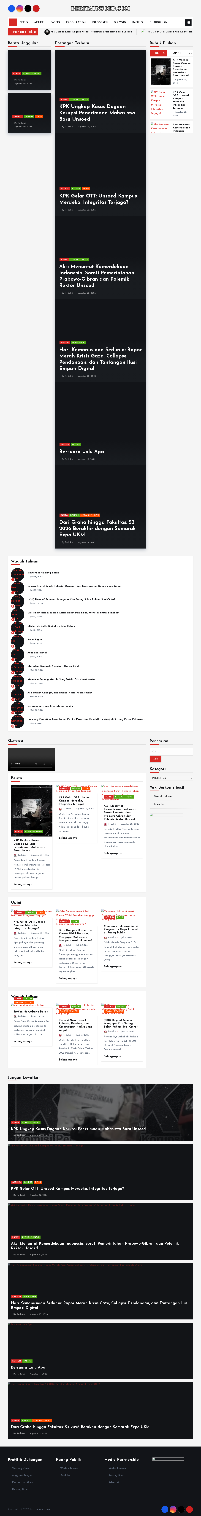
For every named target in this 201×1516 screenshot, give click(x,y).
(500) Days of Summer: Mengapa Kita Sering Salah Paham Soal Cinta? (71, 599)
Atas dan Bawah (37, 653)
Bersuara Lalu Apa (81, 451)
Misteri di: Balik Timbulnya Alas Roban (51, 626)
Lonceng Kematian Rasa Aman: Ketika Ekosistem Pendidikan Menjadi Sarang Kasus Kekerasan (86, 719)
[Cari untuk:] (171, 752)
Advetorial (115, 1482)
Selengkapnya (23, 884)
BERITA (24, 22)
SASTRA (55, 22)
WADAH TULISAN (24, 1003)
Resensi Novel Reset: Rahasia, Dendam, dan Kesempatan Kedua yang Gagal (74, 586)
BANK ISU (138, 22)
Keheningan (34, 639)
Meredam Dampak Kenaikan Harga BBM (53, 666)
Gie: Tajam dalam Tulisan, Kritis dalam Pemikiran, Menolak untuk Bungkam (73, 613)
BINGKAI (65, 343)
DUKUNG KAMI (158, 22)
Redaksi (22, 80)
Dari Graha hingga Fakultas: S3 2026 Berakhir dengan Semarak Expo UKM (97, 529)
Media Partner (117, 1468)
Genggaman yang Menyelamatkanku (50, 706)
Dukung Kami (20, 1489)
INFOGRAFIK (100, 22)
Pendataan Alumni (23, 1482)
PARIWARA (120, 22)
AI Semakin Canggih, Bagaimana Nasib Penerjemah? (59, 693)
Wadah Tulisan (163, 796)
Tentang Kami (20, 1468)
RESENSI (76, 1007)
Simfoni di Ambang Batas (43, 573)
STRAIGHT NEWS (32, 74)
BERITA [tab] (160, 53)
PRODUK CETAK (76, 22)
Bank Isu (159, 804)
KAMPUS (29, 117)
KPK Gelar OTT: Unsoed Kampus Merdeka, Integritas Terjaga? (74, 801)
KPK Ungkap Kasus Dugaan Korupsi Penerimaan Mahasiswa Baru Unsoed (91, 32)
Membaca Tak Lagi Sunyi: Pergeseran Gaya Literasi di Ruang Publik (121, 929)
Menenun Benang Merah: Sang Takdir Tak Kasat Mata (61, 679)
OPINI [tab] (177, 53)
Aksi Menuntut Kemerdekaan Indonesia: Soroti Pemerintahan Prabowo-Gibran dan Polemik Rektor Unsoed (120, 813)
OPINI (39, 117)
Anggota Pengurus (23, 1475)
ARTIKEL (39, 22)
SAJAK (18, 998)
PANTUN (65, 444)
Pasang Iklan (116, 1475)
